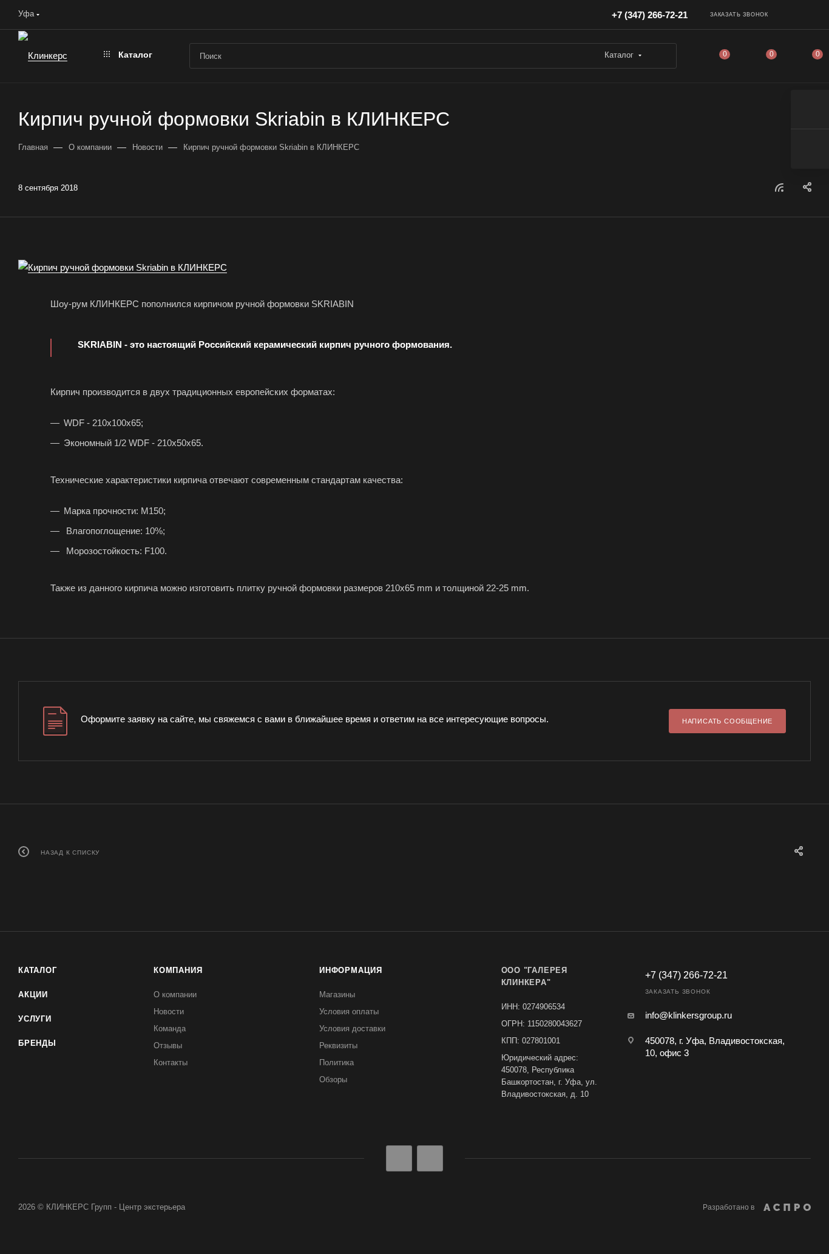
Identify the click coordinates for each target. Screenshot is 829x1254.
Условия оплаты (349, 1011)
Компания (178, 970)
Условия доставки (352, 1028)
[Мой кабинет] (805, 16)
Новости (169, 1011)
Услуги (35, 1018)
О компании (175, 994)
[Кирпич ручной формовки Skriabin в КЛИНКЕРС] (414, 267)
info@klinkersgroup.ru (688, 1015)
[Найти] (662, 56)
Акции (33, 994)
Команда (170, 1028)
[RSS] (779, 187)
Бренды (37, 1043)
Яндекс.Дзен (430, 1158)
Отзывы (168, 1045)
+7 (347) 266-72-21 (650, 15)
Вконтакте (399, 1158)
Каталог (37, 970)
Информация (350, 970)
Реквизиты (338, 1045)
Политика (336, 1062)
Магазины (337, 994)
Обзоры (333, 1079)
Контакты (171, 1062)
